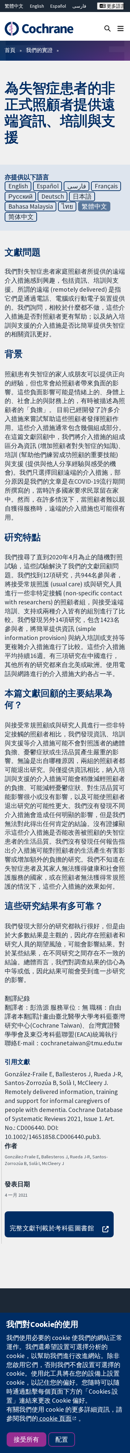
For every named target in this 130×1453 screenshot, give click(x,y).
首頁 (10, 50)
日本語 (82, 196)
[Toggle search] (107, 28)
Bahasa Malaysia (30, 206)
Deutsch (52, 196)
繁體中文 (14, 6)
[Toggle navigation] (120, 28)
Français (106, 186)
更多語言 (114, 6)
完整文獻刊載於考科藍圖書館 (52, 1228)
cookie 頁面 (55, 1418)
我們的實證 (39, 50)
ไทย (67, 206)
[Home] (39, 29)
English (37, 6)
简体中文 (21, 217)
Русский (20, 196)
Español (58, 6)
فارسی (79, 6)
